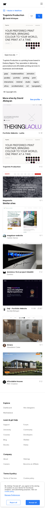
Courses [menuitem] (6, 435)
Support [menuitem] (6, 425)
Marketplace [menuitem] (8, 413)
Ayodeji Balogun (13, 311)
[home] (4, 4)
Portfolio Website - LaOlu (13, 133)
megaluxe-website (15, 235)
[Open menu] (41, 4)
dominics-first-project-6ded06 (20, 272)
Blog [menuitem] (5, 440)
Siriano (10, 345)
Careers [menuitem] (6, 464)
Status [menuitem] (25, 445)
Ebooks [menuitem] (6, 445)
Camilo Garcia (12, 238)
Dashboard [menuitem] (7, 408)
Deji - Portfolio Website (17, 308)
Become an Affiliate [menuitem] (31, 464)
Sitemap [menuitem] (26, 459)
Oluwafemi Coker (13, 347)
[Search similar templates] (39, 16)
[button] (31, 16)
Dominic (10, 274)
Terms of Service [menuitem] (10, 478)
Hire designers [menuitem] (29, 408)
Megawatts (7, 200)
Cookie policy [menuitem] (28, 478)
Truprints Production (12, 167)
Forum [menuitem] (25, 425)
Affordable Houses (15, 381)
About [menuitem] (5, 459)
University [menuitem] (7, 430)
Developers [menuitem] (27, 435)
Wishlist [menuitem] (26, 440)
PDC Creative (12, 384)
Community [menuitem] (27, 430)
